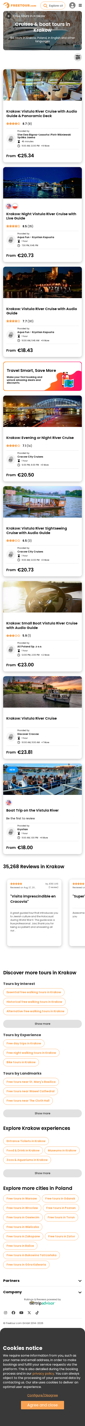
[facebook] (13, 1312)
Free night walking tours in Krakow (31, 1053)
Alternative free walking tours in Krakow (35, 1011)
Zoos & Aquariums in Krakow (27, 1160)
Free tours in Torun (61, 1217)
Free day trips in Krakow (24, 1043)
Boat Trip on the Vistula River (32, 810)
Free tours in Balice (20, 1246)
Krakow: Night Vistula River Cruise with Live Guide (41, 216)
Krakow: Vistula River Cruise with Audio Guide (41, 311)
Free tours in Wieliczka (23, 1227)
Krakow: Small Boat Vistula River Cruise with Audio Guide (41, 625)
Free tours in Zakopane (23, 1236)
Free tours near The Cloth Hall (28, 1101)
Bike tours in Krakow (21, 1062)
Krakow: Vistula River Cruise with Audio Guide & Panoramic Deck (41, 113)
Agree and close (42, 1405)
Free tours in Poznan (61, 1208)
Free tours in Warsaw (22, 1198)
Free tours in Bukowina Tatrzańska (32, 1255)
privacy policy (43, 1373)
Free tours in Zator (61, 1236)
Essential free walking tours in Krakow (34, 992)
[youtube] (21, 1312)
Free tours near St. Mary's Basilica (31, 1082)
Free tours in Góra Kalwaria (26, 1265)
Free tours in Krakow (29, 16)
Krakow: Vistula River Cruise (31, 718)
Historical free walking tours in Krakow (34, 1002)
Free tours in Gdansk (60, 1198)
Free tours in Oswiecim (23, 1217)
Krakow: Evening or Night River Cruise (40, 438)
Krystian (22, 829)
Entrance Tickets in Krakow (26, 1141)
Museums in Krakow (62, 1150)
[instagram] (5, 1312)
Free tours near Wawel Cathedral (31, 1091)
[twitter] (29, 1312)
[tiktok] (37, 1312)
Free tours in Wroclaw (22, 1208)
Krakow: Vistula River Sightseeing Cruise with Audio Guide (36, 530)
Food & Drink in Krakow (23, 1150)
